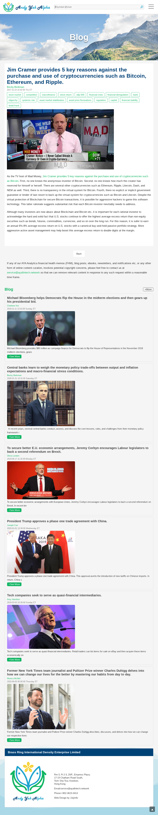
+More (148, 289)
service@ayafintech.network (23, 272)
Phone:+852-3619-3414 (66, 793)
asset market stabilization (52, 100)
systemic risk (28, 100)
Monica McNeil (13, 678)
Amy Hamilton (13, 599)
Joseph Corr (12, 525)
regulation (101, 100)
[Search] (141, 7)
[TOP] (152, 809)
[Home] (26, 7)
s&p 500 (80, 94)
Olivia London (13, 456)
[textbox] (99, 7)
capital (114, 100)
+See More (14, 356)
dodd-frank (14, 105)
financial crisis (96, 94)
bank (135, 94)
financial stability (130, 100)
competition (31, 94)
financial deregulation (118, 94)
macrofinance (48, 94)
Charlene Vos (13, 306)
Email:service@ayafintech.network (71, 788)
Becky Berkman (15, 87)
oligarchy (13, 100)
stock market (15, 94)
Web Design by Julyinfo (66, 797)
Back (79, 253)
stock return (66, 94)
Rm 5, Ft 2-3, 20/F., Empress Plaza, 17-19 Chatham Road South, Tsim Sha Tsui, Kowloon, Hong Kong (72, 779)
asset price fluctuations (80, 100)
